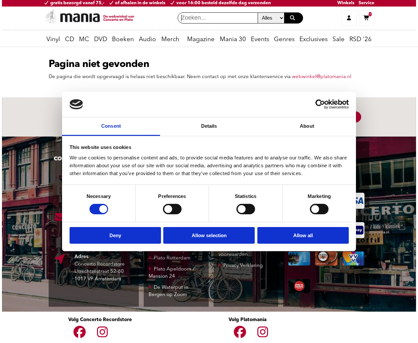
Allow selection (209, 235)
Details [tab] (209, 126)
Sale (338, 40)
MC (84, 40)
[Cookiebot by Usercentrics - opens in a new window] (320, 104)
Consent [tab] (111, 126)
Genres (284, 40)
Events (260, 40)
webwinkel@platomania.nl (321, 76)
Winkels (345, 3)
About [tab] (307, 126)
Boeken (123, 40)
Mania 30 (233, 40)
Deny (115, 235)
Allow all (303, 235)
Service (366, 3)
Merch (170, 40)
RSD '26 (360, 40)
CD (69, 40)
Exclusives (313, 40)
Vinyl (53, 40)
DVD (100, 40)
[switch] (172, 209)
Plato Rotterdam (172, 258)
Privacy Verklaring (243, 265)
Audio (147, 40)
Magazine (201, 40)
